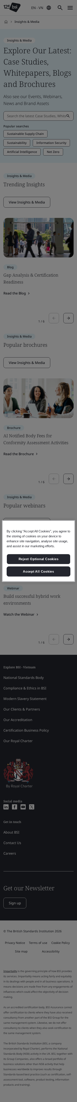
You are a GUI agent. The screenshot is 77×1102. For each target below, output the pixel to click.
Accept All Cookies (38, 571)
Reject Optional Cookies (39, 559)
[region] (38, 551)
